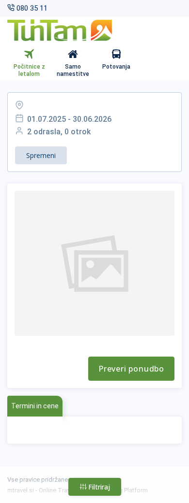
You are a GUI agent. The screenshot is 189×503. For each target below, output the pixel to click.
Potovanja (116, 66)
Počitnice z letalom (29, 70)
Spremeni (41, 155)
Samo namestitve (73, 70)
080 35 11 (31, 8)
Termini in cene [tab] (35, 406)
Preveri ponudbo (131, 368)
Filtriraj (98, 486)
